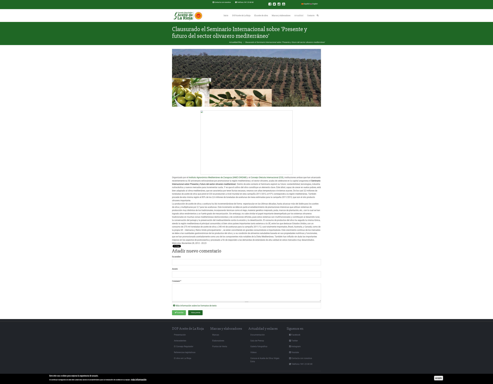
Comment (176, 281)
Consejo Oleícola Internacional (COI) (267, 177)
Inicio (226, 15)
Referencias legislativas (184, 352)
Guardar (180, 312)
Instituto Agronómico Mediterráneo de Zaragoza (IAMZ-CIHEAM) (218, 177)
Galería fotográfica (258, 346)
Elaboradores (218, 340)
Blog (240, 42)
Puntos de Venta (219, 346)
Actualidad (298, 15)
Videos (253, 352)
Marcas (215, 335)
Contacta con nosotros (222, 2)
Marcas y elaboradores (281, 15)
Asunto (175, 269)
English (315, 4)
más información (138, 379)
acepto (438, 378)
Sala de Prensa (257, 340)
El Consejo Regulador (183, 346)
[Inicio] (188, 15)
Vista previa (195, 312)
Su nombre (176, 256)
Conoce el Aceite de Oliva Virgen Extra (264, 360)
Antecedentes (180, 340)
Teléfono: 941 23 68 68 (245, 2)
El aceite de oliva (261, 15)
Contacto (311, 15)
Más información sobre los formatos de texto (196, 305)
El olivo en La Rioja (182, 358)
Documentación (257, 335)
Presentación (180, 335)
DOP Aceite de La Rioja (241, 15)
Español (306, 4)
